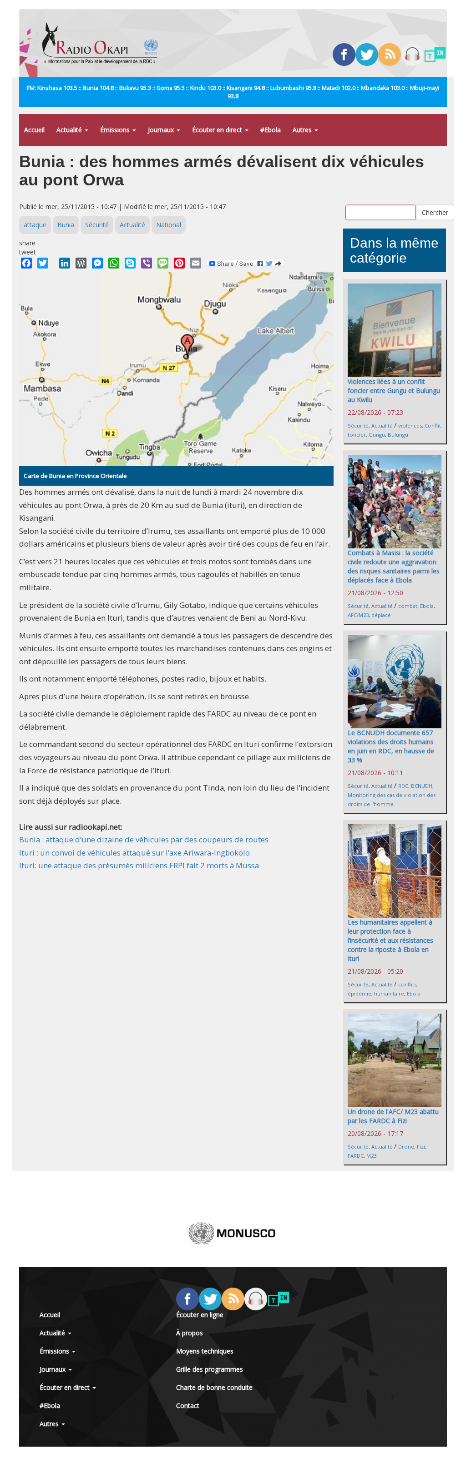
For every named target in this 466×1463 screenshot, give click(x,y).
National (168, 224)
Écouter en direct (218, 129)
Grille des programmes (209, 1369)
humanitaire (389, 993)
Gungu (377, 434)
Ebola (427, 605)
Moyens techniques (204, 1351)
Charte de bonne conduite (214, 1387)
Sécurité (97, 224)
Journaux (162, 129)
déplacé (381, 615)
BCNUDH (421, 785)
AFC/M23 (358, 615)
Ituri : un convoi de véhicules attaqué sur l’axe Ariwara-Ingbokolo (134, 852)
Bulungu (398, 434)
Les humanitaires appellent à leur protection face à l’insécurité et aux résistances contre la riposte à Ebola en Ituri (390, 940)
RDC (403, 785)
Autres (303, 129)
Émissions (116, 129)
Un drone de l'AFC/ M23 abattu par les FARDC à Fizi (393, 1116)
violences (410, 425)
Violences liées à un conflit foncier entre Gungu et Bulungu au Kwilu (394, 390)
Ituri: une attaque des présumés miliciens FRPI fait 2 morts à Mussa (139, 865)
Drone (406, 1146)
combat (407, 605)
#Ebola (270, 129)
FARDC (356, 1155)
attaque (35, 224)
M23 (371, 1155)
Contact (187, 1405)
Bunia (65, 224)
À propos (189, 1333)
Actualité (70, 129)
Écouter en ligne (199, 1314)
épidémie (359, 993)
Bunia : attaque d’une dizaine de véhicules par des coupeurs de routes (143, 839)
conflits (407, 984)
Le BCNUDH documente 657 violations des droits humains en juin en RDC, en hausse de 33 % (391, 746)
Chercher (435, 212)
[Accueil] (103, 43)
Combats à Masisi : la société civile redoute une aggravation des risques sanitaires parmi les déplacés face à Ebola (394, 566)
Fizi (421, 1146)
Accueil (34, 129)
